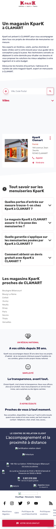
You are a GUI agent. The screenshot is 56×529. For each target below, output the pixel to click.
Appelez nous (43, 485)
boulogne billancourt (12, 291)
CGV (17, 513)
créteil (5, 298)
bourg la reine (9, 294)
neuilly (5, 305)
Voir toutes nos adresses (30, 466)
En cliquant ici (43, 487)
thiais (5, 318)
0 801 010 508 (30, 478)
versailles (6, 322)
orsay (5, 308)
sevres (5, 315)
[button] (4, 4)
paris (4, 312)
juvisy (5, 301)
